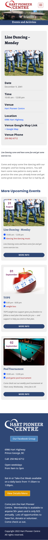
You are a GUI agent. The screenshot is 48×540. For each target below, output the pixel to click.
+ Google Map (11, 129)
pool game (10, 378)
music (27, 238)
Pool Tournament (13, 369)
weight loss (11, 306)
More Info (24, 255)
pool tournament (23, 378)
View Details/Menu (17, 493)
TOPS (6, 297)
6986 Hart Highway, (14, 119)
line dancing (19, 238)
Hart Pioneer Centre (15, 108)
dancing (9, 238)
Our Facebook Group (24, 438)
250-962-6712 (11, 138)
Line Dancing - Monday (16, 229)
